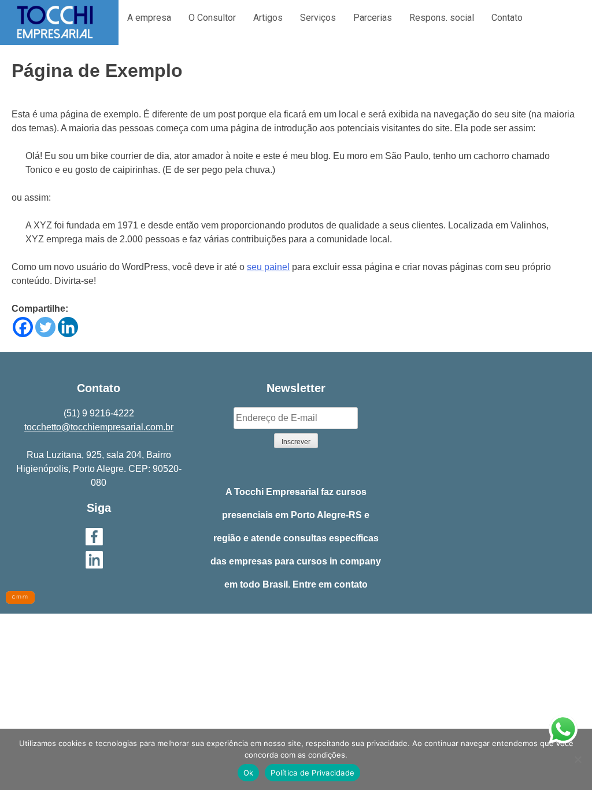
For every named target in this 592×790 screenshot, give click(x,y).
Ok (248, 772)
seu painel (268, 267)
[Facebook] (23, 327)
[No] (577, 759)
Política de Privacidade (312, 772)
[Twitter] (45, 327)
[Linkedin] (68, 327)
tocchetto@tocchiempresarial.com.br (98, 427)
